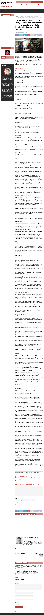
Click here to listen (19, 68)
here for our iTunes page (20, 483)
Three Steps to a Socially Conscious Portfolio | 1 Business (26, 571)
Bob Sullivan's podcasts (25, 15)
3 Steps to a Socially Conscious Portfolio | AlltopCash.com (26, 573)
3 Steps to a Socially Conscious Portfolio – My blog (25, 574)
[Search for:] (8, 61)
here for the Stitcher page (21, 476)
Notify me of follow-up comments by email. (24, 604)
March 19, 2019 (19, 32)
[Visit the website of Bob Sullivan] (15, 549)
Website (16, 598)
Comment (17, 583)
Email (16, 594)
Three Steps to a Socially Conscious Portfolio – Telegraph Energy (27, 572)
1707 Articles (35, 537)
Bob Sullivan (25, 32)
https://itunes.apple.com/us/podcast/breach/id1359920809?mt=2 (28, 484)
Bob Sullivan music (4, 12)
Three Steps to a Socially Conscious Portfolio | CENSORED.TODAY (27, 570)
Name (16, 591)
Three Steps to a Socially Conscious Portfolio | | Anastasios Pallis (27, 568)
